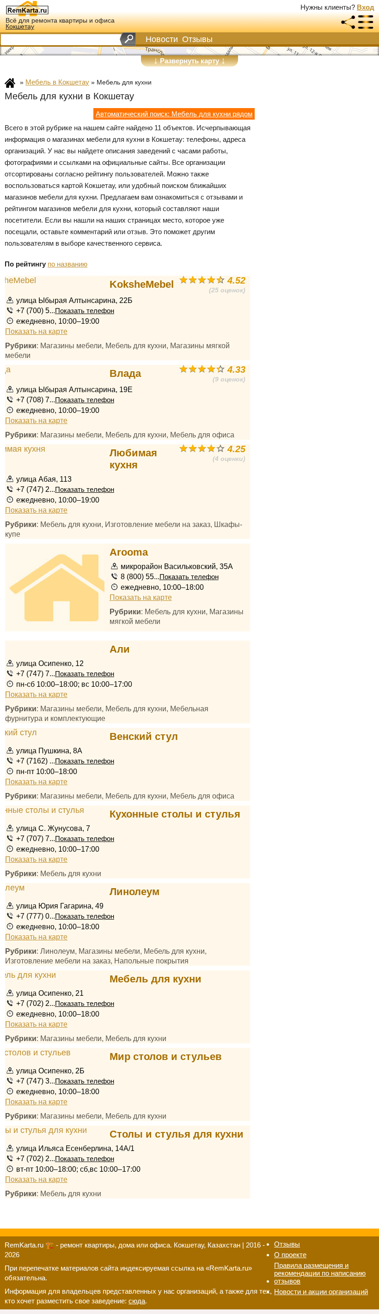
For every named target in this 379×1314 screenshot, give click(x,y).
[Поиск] (128, 39)
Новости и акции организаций (321, 1292)
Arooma (129, 552)
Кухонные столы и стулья (175, 814)
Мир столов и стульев (166, 1056)
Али (120, 649)
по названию (67, 264)
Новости (162, 39)
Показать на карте (36, 331)
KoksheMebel (142, 284)
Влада (125, 373)
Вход (365, 7)
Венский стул (144, 736)
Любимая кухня (133, 459)
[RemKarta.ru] (44, 8)
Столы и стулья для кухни (177, 1134)
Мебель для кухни (156, 979)
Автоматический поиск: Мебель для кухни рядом (174, 114)
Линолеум (134, 891)
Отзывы (197, 39)
